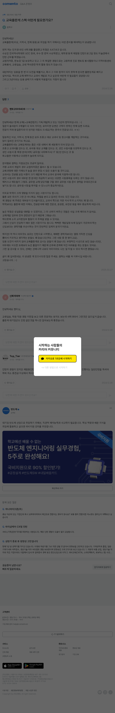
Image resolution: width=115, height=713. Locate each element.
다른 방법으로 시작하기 (56, 367)
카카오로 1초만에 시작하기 (59, 358)
